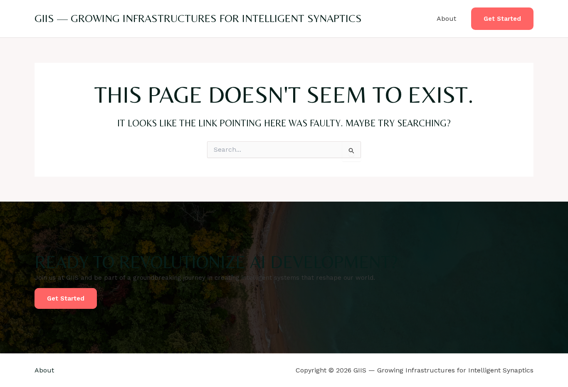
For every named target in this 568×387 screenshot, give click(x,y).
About (446, 18)
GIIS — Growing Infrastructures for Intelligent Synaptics (198, 18)
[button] (502, 18)
